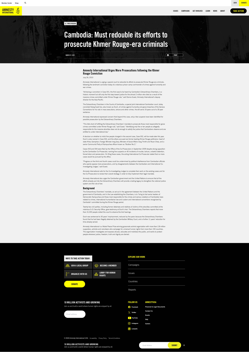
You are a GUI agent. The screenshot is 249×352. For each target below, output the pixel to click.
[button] (25, 3)
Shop (17, 3)
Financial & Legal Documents (155, 307)
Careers (147, 324)
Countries (133, 281)
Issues (175, 11)
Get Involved (198, 11)
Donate (245, 2)
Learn (208, 11)
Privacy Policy (103, 338)
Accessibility (93, 338)
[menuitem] (6, 3)
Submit (80, 314)
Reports (132, 289)
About (222, 11)
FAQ (146, 319)
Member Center (7, 3)
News (215, 11)
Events (147, 315)
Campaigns (185, 11)
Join (235, 2)
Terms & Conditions (114, 338)
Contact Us (149, 311)
